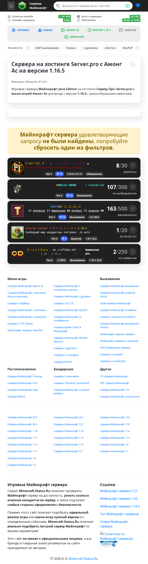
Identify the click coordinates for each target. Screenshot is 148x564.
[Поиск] (58, 6)
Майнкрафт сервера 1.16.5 (120, 506)
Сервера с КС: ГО (64, 303)
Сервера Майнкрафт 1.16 (68, 431)
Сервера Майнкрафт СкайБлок (118, 310)
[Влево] (27, 48)
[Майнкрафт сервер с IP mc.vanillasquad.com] (17, 189)
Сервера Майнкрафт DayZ (23, 389)
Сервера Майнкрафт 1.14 (115, 431)
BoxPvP (128, 48)
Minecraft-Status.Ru (83, 558)
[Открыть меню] (11, 6)
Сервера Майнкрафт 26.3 (22, 417)
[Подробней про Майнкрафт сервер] (133, 165)
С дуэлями (90, 48)
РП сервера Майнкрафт (114, 376)
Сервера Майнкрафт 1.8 (114, 444)
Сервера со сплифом (66, 355)
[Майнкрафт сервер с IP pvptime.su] (17, 167)
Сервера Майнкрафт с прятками (27, 310)
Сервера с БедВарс (19, 303)
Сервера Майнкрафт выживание (119, 286)
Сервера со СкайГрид (112, 361)
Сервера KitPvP (63, 362)
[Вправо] (137, 48)
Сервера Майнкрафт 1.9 (68, 451)
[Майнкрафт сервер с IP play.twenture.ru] (17, 210)
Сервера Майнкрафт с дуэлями (72, 296)
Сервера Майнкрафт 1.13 (115, 437)
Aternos (110, 48)
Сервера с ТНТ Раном (20, 323)
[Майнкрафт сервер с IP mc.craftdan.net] (17, 253)
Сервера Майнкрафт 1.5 (22, 465)
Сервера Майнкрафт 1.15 (68, 437)
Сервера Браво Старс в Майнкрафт (67, 329)
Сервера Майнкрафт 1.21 (68, 424)
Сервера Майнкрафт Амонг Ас (26, 286)
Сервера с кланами (111, 354)
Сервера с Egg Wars (65, 348)
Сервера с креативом (66, 376)
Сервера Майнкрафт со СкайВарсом (68, 318)
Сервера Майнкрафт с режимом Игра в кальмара (27, 294)
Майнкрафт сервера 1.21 (118, 491)
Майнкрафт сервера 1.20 (118, 498)
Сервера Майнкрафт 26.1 (68, 417)
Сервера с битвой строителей (71, 383)
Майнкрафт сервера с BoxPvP (25, 330)
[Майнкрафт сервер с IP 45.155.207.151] (17, 232)
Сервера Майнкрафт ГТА (114, 389)
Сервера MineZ (16, 396)
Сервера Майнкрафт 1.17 (22, 437)
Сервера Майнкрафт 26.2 (22, 424)
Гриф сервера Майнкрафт (115, 303)
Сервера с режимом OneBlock (118, 316)
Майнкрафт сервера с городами (119, 341)
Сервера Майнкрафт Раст (23, 383)
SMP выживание (47, 48)
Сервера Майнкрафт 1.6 (22, 458)
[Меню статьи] (133, 65)
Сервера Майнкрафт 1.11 (22, 451)
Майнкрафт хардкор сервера (117, 334)
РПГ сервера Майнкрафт (114, 383)
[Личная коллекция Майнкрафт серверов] (136, 6)
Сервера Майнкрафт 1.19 (115, 424)
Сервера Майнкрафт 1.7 (114, 451)
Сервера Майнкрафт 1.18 (22, 431)
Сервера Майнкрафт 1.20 (115, 417)
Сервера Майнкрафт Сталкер (25, 376)
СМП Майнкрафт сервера (115, 347)
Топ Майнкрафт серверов (119, 514)
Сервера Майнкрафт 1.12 (22, 444)
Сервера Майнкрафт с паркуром (27, 316)
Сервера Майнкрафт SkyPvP (70, 310)
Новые (71, 48)
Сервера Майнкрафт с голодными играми (67, 287)
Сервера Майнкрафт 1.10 (68, 444)
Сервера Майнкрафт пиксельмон (120, 396)
